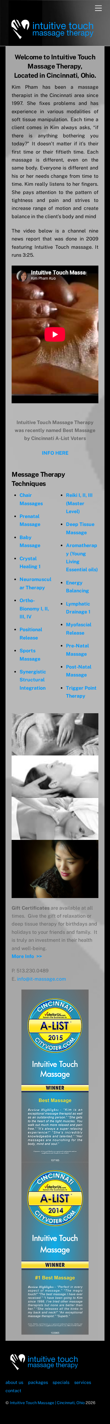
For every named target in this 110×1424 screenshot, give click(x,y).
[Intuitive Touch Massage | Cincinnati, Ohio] (52, 38)
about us (14, 1382)
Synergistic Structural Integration (33, 680)
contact (13, 1390)
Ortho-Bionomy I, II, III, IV (34, 609)
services (82, 1382)
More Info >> (27, 956)
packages (38, 1382)
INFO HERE (55, 453)
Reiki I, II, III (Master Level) (79, 503)
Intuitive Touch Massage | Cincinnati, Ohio (47, 1402)
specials (61, 1382)
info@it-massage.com (41, 979)
